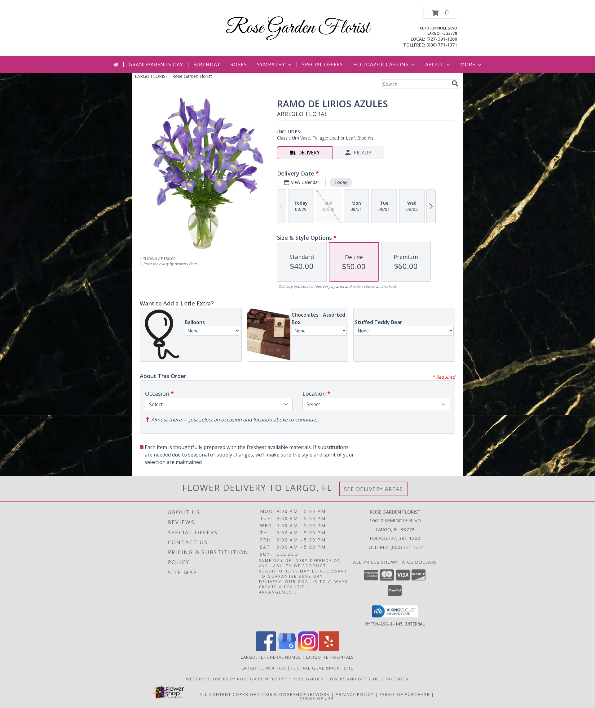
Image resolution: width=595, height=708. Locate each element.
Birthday (206, 64)
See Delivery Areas (373, 488)
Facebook (397, 679)
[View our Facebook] (266, 649)
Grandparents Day (156, 64)
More (467, 64)
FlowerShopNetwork (302, 694)
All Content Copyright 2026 (236, 694)
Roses (238, 64)
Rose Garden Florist (297, 28)
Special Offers (322, 64)
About (434, 64)
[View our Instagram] (308, 649)
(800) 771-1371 (441, 45)
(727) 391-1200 (441, 39)
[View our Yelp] (329, 649)
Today (340, 182)
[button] (440, 13)
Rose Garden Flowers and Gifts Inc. (337, 679)
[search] (455, 83)
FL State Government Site (322, 668)
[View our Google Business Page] (287, 649)
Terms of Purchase (405, 694)
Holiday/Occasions (381, 64)
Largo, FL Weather (264, 668)
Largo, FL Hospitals (330, 657)
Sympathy (271, 64)
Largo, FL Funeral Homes (271, 657)
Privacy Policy (355, 694)
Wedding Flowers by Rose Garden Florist (237, 679)
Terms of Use (317, 698)
